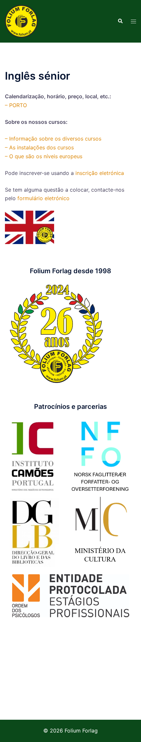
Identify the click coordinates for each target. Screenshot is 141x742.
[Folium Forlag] (21, 20)
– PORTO (16, 105)
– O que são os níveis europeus (43, 156)
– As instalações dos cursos (39, 147)
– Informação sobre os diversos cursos (53, 138)
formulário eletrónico (43, 198)
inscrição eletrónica (99, 173)
